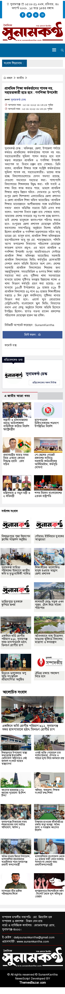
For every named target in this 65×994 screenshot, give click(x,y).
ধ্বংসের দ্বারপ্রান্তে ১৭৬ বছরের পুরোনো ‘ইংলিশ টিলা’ (13, 792)
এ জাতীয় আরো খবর (17, 396)
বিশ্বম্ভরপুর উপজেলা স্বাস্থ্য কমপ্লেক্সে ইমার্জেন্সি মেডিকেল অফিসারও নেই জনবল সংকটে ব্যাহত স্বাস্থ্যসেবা (14, 758)
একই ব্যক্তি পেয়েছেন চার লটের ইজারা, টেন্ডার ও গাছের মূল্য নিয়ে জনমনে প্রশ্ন (49, 755)
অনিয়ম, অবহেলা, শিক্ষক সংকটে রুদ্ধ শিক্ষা (47, 791)
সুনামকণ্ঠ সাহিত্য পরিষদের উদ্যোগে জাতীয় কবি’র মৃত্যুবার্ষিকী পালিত (16, 570)
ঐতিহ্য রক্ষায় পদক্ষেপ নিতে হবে (47, 674)
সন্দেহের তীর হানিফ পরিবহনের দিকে (12, 892)
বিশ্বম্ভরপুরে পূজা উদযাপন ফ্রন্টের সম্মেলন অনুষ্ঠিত (16, 538)
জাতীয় (20, 78)
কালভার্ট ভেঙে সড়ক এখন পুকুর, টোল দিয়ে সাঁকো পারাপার (49, 605)
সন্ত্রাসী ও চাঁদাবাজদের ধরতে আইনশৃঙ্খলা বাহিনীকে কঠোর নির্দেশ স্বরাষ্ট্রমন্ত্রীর (16, 424)
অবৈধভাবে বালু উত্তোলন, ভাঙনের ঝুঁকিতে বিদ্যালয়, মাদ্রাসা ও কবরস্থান (49, 639)
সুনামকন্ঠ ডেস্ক (18, 99)
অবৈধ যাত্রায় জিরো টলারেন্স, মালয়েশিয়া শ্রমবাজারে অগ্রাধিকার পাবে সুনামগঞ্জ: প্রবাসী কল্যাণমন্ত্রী (16, 860)
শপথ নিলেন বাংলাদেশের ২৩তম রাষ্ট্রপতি (48, 494)
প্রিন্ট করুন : (31, 335)
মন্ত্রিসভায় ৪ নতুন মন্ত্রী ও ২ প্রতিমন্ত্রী (16, 494)
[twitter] (29, 15)
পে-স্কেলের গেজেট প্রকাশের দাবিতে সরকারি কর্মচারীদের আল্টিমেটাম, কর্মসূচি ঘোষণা (46, 461)
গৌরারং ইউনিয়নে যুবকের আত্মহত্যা (49, 538)
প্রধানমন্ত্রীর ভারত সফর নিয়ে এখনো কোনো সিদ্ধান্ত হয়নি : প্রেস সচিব (16, 459)
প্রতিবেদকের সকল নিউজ (44, 382)
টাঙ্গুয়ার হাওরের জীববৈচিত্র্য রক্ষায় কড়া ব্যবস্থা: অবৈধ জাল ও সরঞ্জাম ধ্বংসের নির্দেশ (49, 826)
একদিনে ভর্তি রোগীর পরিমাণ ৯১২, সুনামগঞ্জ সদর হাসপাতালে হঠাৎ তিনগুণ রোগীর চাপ (14, 640)
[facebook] (22, 15)
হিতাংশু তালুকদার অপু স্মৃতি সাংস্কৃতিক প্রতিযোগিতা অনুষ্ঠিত (14, 676)
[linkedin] (36, 15)
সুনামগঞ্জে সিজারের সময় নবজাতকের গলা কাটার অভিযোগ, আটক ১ (14, 824)
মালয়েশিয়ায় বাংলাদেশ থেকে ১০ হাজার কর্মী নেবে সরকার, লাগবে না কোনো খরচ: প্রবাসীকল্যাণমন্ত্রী (49, 860)
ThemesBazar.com (32, 982)
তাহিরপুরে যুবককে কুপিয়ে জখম (12, 603)
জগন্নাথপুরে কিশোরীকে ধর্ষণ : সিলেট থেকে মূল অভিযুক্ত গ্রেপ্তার (49, 893)
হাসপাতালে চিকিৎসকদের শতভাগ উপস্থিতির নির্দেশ (47, 423)
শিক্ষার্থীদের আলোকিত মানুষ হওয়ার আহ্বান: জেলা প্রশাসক (47, 570)
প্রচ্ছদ (9, 78)
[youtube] (42, 15)
